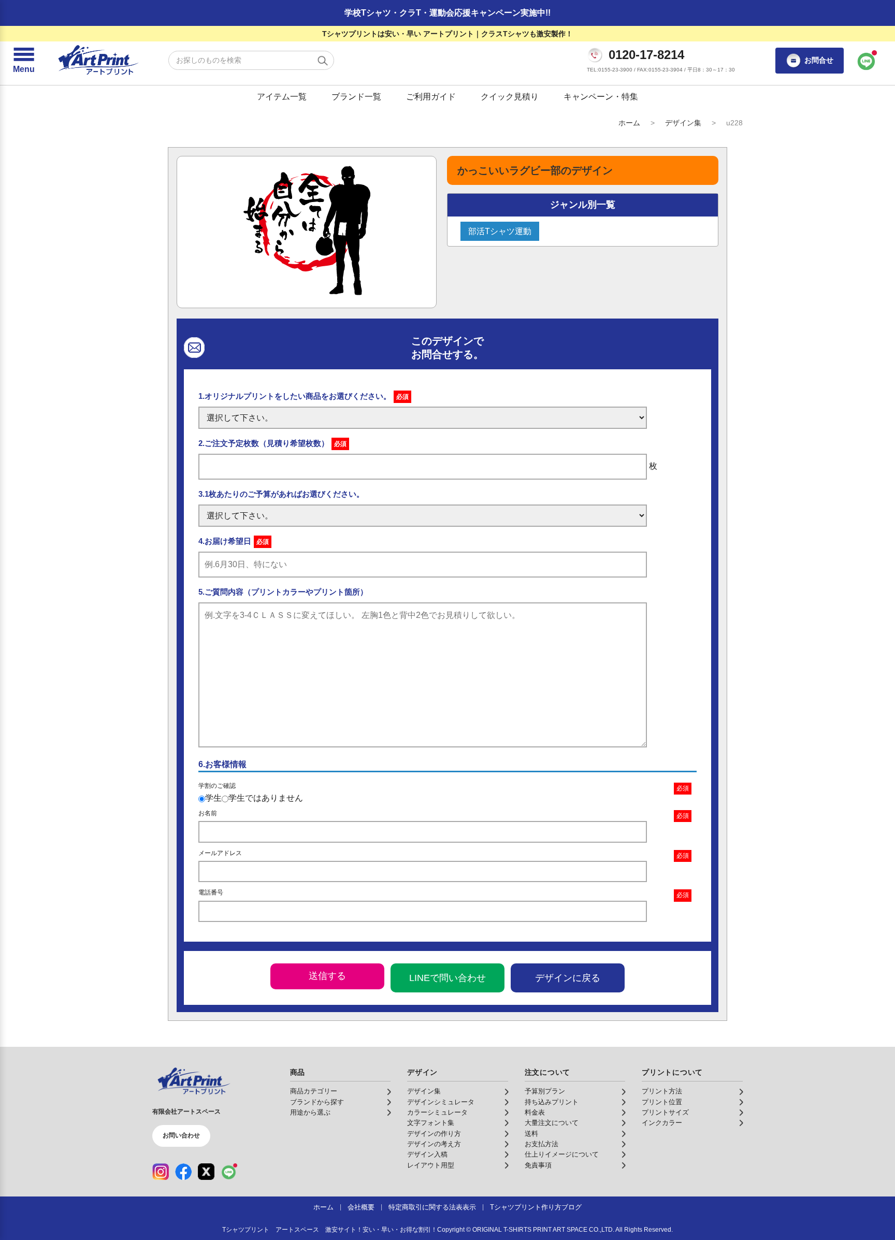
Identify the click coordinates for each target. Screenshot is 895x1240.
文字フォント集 (430, 1123)
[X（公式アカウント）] (206, 1171)
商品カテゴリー (313, 1091)
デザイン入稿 (427, 1154)
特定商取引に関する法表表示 (432, 1207)
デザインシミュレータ (440, 1102)
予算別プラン (545, 1091)
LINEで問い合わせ (447, 978)
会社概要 (361, 1207)
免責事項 (538, 1165)
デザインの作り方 (434, 1133)
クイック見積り (510, 96)
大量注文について (552, 1123)
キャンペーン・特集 (601, 96)
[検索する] (322, 60)
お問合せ (818, 60)
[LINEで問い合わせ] (866, 60)
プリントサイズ (665, 1112)
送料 (531, 1133)
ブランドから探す (317, 1102)
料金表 (535, 1112)
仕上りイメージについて (562, 1154)
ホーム (629, 123)
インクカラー (662, 1123)
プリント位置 (662, 1102)
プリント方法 (662, 1091)
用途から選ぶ (310, 1112)
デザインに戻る (567, 978)
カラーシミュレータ (437, 1112)
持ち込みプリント (552, 1102)
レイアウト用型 (430, 1165)
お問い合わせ (181, 1135)
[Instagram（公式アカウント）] (160, 1171)
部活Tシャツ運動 (499, 231)
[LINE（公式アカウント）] (229, 1171)
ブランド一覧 (356, 96)
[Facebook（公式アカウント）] (183, 1171)
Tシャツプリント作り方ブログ (536, 1207)
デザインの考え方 (434, 1144)
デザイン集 (683, 123)
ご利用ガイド (431, 96)
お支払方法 (541, 1144)
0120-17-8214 (646, 55)
